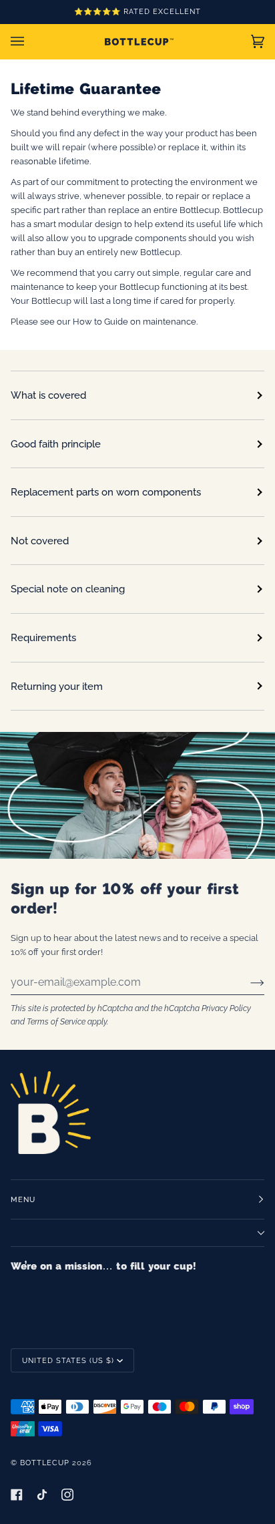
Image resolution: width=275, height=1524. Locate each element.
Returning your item (57, 686)
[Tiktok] (42, 1495)
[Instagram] (67, 1495)
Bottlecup (44, 1462)
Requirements (43, 637)
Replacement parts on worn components (106, 492)
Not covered (40, 540)
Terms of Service (56, 1021)
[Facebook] (17, 1495)
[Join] (246, 982)
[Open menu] (31, 41)
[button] (137, 1233)
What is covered (48, 395)
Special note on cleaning (68, 588)
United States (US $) (68, 1360)
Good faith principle (56, 443)
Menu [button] (23, 1199)
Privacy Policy (226, 1008)
